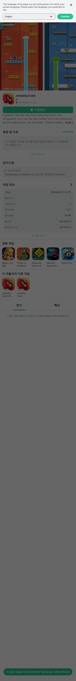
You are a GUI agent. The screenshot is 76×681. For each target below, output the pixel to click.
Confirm (65, 16)
